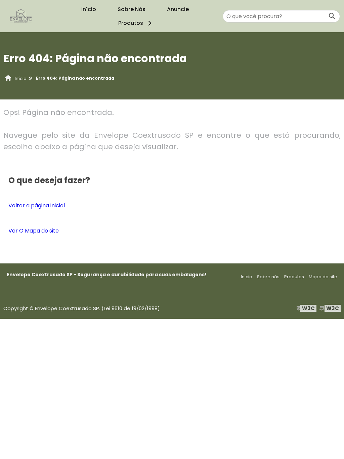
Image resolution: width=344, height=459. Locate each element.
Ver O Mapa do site (33, 231)
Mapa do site (323, 277)
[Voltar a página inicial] (20, 16)
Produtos (130, 23)
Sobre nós (268, 277)
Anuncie (178, 9)
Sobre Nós (131, 9)
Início (88, 9)
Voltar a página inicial (36, 205)
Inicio (246, 277)
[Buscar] (332, 16)
